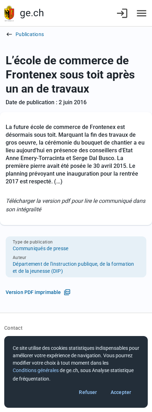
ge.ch (32, 13)
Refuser (88, 392)
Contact (13, 328)
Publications (30, 34)
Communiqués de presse (40, 248)
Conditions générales (36, 370)
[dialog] (76, 372)
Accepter (121, 392)
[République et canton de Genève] (9, 13)
